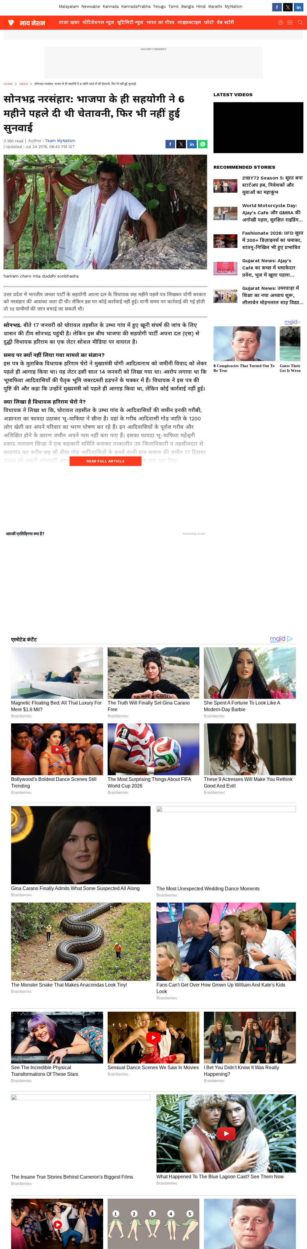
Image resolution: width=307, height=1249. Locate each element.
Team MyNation (60, 140)
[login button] (282, 22)
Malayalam (69, 6)
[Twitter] (288, 7)
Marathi (215, 6)
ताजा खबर (69, 22)
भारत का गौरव (160, 22)
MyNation (234, 6)
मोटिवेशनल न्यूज (98, 22)
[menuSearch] (300, 22)
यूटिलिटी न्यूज (130, 22)
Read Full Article (105, 461)
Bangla (187, 6)
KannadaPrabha (136, 6)
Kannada (111, 6)
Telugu (159, 6)
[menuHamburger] (290, 22)
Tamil (173, 6)
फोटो (209, 22)
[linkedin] (298, 7)
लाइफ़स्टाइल (189, 22)
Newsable (90, 6)
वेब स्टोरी (225, 22)
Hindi (201, 6)
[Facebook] (277, 7)
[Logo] (29, 22)
